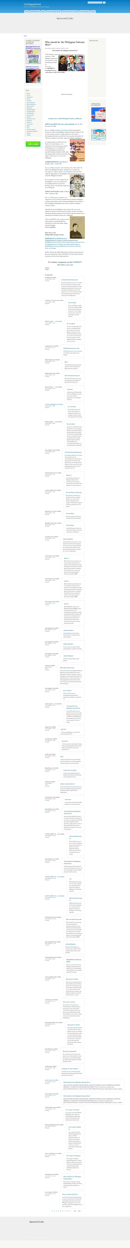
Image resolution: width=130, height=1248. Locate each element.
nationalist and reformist (61, 130)
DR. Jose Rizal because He (74, 919)
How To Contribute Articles (54, 11)
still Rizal (70, 389)
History (28, 99)
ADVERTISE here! (35, 11)
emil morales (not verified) (52, 601)
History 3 (69, 475)
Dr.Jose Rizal (70, 525)
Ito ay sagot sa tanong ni (73, 1156)
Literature (29, 100)
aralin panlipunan (71, 944)
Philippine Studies (31, 109)
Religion (29, 117)
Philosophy (29, 108)
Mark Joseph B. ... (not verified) (53, 321)
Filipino (29, 133)
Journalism (29, 120)
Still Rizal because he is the (71, 348)
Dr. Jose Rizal (72, 303)
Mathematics (30, 97)
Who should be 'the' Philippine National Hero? (76, 1082)
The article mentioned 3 (69, 1051)
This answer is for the (72, 979)
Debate (28, 93)
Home (26, 11)
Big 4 (54, 227)
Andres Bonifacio (68, 539)
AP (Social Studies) (31, 129)
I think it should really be (67, 784)
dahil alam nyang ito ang (67, 668)
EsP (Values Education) (32, 131)
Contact (93, 11)
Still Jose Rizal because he (72, 376)
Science (29, 95)
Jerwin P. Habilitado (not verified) (54, 404)
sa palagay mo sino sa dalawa (69, 1069)
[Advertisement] (65, 25)
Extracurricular (30, 115)
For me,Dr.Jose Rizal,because (73, 452)
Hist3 (66, 362)
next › (75, 1211)
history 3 (66, 558)
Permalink (47, 280)
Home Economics (31, 102)
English (28, 135)
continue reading (50, 205)
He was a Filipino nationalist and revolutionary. (57, 168)
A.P (70, 879)
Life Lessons (30, 124)
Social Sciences (30, 113)
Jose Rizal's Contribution (74, 138)
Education (29, 122)
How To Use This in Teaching (70, 11)
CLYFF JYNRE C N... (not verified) (54, 876)
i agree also (68, 799)
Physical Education (31, 104)
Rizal (61, 757)
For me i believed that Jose (70, 1194)
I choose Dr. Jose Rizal (69, 770)
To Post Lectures (84, 11)
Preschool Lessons (31, 118)
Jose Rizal (65, 741)
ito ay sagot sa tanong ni (72, 1110)
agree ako (63, 729)
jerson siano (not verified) (51, 1080)
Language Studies (31, 111)
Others (28, 126)
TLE (28, 127)
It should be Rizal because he (69, 280)
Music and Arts (30, 106)
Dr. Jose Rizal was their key (74, 492)
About (43, 11)
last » (79, 1211)
